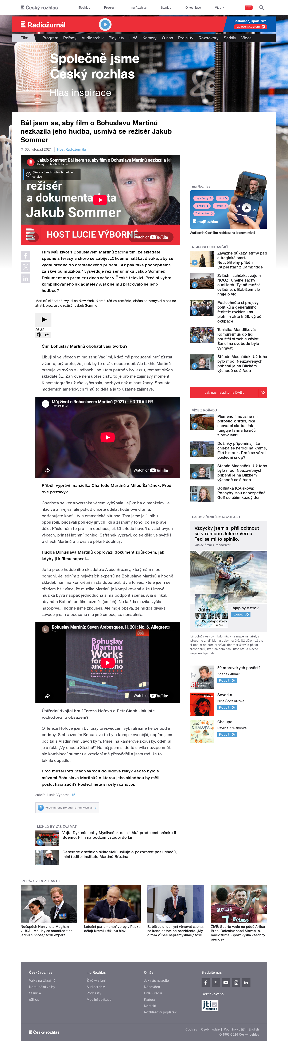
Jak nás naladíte (156, 981)
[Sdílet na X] (25, 267)
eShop (34, 1000)
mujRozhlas (139, 7)
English (254, 1029)
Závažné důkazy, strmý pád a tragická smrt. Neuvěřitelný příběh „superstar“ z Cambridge (242, 260)
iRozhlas (84, 7)
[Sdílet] (47, 335)
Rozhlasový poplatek (160, 1012)
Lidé (133, 37)
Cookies (191, 1029)
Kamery (150, 37)
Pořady (70, 37)
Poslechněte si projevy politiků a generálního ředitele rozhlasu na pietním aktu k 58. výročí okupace (239, 311)
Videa (246, 37)
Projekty (186, 37)
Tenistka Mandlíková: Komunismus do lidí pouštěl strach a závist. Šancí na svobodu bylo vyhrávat (238, 338)
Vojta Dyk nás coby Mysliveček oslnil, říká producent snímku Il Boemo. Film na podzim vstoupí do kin (119, 835)
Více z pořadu (204, 410)
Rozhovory (209, 37)
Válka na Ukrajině (42, 981)
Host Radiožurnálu (71, 149)
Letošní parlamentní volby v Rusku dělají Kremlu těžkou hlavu (112, 929)
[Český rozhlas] (39, 7)
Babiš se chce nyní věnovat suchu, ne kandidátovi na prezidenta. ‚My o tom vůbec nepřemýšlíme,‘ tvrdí (175, 931)
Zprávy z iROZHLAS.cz (41, 881)
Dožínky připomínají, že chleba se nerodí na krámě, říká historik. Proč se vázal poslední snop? (242, 450)
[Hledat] (261, 7)
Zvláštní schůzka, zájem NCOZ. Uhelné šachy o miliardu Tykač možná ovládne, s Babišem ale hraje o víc (239, 284)
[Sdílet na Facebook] (25, 255)
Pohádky (200, 205)
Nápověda (152, 987)
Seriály (230, 37)
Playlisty (116, 37)
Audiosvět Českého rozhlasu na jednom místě (222, 232)
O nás (167, 37)
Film (24, 37)
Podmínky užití (234, 1029)
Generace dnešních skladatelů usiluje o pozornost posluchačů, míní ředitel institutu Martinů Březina (119, 854)
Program (110, 7)
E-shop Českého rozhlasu (216, 517)
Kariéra (149, 1000)
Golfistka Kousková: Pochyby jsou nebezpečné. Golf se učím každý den (242, 493)
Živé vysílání (202, 213)
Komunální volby (42, 987)
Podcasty (94, 993)
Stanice (166, 7)
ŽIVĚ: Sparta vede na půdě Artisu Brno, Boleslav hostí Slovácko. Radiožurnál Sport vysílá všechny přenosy (238, 933)
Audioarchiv (93, 37)
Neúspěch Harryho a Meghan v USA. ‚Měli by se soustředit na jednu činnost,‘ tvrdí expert (47, 931)
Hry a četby (201, 198)
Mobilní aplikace (99, 1000)
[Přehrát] (43, 320)
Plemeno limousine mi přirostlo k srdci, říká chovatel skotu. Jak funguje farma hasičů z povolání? (237, 425)
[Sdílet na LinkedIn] (25, 278)
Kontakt (150, 1006)
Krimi (221, 198)
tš (73, 795)
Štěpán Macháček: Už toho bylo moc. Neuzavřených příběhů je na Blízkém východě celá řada (242, 363)
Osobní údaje (210, 1029)
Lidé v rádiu (153, 993)
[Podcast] (39, 335)
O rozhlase (193, 7)
